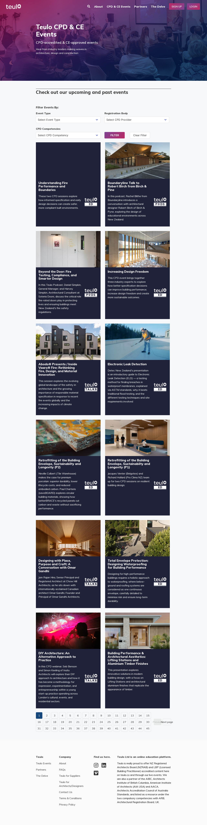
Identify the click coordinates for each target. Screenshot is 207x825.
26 (116, 722)
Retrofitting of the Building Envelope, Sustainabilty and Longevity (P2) (59, 463)
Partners (140, 6)
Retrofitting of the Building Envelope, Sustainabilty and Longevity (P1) (129, 463)
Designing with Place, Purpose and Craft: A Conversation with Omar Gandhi (57, 566)
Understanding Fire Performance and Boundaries (53, 186)
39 (101, 728)
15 (147, 715)
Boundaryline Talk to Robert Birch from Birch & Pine (127, 186)
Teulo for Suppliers (69, 775)
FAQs (62, 769)
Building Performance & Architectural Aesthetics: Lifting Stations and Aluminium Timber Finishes (128, 658)
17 (47, 722)
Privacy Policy (67, 804)
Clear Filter (140, 135)
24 (101, 722)
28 (132, 722)
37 (85, 728)
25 (109, 722)
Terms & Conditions (70, 798)
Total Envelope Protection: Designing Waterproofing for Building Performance (128, 564)
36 (78, 728)
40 (109, 728)
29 (140, 722)
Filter (114, 135)
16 (39, 722)
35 (70, 728)
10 (109, 715)
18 (54, 722)
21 (78, 722)
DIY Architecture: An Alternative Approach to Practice (57, 656)
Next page (167, 722)
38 (93, 728)
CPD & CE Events (118, 6)
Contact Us (65, 792)
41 (116, 728)
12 (124, 715)
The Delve (158, 6)
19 (62, 722)
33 (54, 728)
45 (147, 728)
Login (193, 6)
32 (47, 728)
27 (124, 722)
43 (132, 728)
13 (132, 715)
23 (93, 722)
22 (85, 722)
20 (70, 722)
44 (140, 728)
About (98, 6)
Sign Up (177, 6)
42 (124, 728)
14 (140, 715)
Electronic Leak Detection (127, 364)
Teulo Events (43, 763)
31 (39, 728)
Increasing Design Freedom (128, 271)
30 (147, 722)
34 (62, 728)
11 (116, 715)
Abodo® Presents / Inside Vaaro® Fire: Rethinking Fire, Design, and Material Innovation (57, 369)
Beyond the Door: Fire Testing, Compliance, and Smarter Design (57, 275)
